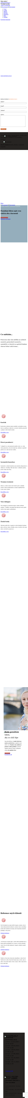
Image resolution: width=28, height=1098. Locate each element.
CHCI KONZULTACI (6, 75)
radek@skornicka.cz (5, 2)
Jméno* (2, 101)
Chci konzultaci (4, 217)
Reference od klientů (5, 219)
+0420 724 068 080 (5, 5)
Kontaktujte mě (8, 754)
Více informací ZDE (9, 1071)
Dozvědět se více (5, 432)
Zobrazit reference (5, 933)
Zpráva (2, 114)
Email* (2, 106)
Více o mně (7, 753)
